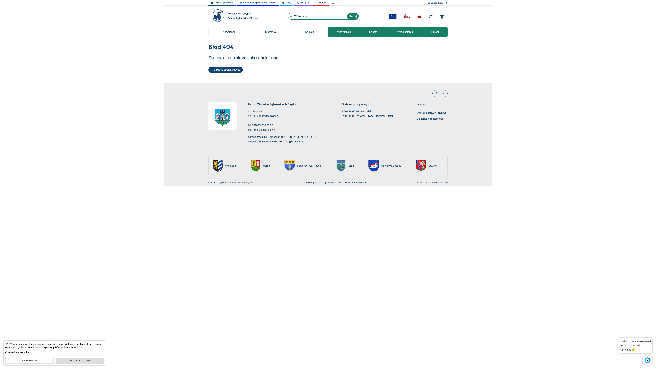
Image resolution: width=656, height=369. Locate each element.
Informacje (271, 32)
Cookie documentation (17, 352)
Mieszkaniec (344, 32)
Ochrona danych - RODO (431, 113)
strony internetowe (439, 182)
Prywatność (354, 182)
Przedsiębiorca (404, 32)
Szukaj (353, 16)
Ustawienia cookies (29, 360)
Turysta (434, 32)
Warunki (364, 182)
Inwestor (373, 32)
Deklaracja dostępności (430, 118)
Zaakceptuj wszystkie (80, 360)
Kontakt (309, 32)
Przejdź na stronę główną (226, 69)
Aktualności (229, 32)
